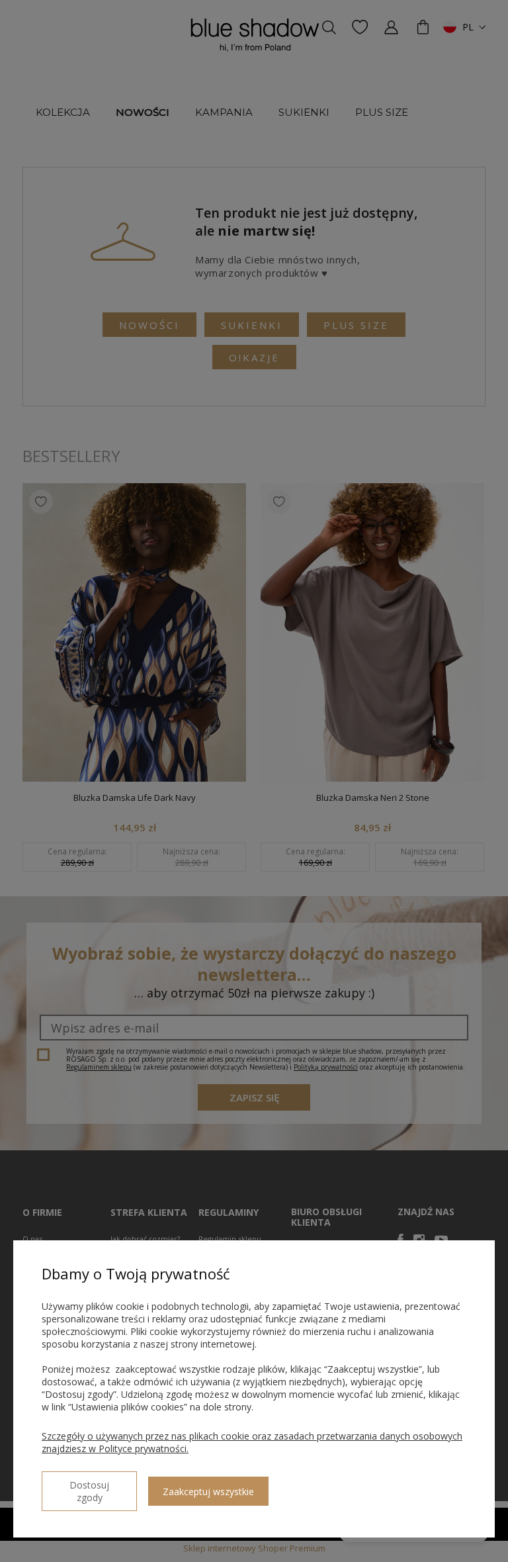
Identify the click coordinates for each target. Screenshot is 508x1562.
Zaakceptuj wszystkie (208, 1491)
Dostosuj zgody (89, 1491)
